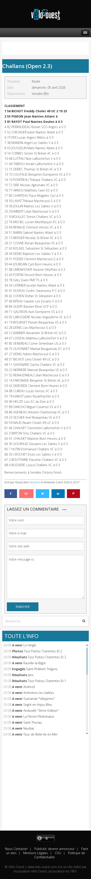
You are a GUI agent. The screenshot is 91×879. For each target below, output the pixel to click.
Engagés (18, 669)
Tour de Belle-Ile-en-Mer (40, 734)
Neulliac (28, 728)
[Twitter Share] (42, 493)
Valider (84, 621)
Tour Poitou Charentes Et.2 (43, 651)
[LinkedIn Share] (58, 493)
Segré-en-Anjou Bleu (37, 704)
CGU (57, 853)
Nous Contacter (16, 849)
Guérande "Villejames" (39, 699)
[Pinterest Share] (73, 493)
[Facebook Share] (10, 493)
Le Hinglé (29, 645)
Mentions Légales (35, 853)
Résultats (35, 482)
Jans (31, 675)
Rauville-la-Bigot (34, 663)
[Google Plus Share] (26, 493)
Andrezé (29, 687)
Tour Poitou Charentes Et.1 (47, 681)
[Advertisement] (45, 785)
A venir (17, 645)
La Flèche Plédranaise (38, 716)
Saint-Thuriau (32, 722)
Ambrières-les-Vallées (38, 693)
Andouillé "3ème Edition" (41, 710)
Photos (17, 651)
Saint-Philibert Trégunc (42, 669)
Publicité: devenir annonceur (54, 849)
